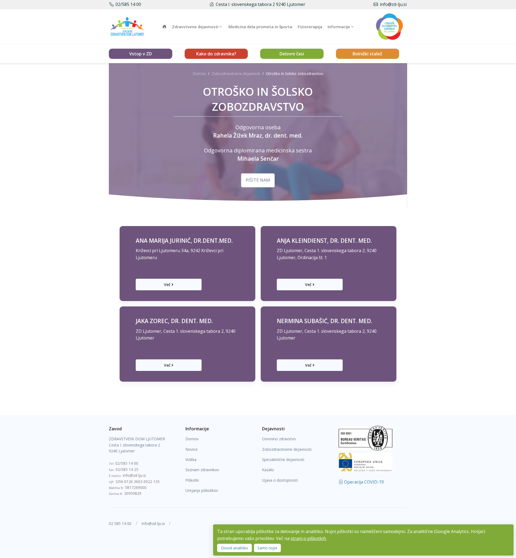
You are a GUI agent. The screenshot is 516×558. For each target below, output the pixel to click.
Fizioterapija (310, 26)
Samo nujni (267, 547)
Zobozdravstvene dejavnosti (286, 449)
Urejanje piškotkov (201, 490)
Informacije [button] (339, 26)
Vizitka (190, 459)
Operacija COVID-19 (363, 482)
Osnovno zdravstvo (279, 438)
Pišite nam (258, 180)
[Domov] (127, 26)
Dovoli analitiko (234, 547)
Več (167, 284)
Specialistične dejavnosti (283, 459)
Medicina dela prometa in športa (260, 26)
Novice (191, 449)
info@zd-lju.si (393, 4)
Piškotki (192, 480)
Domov (199, 73)
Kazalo (268, 469)
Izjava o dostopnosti (280, 480)
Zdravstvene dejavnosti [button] (195, 26)
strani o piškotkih (308, 538)
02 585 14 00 (120, 523)
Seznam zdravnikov (202, 469)
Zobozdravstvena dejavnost (236, 73)
